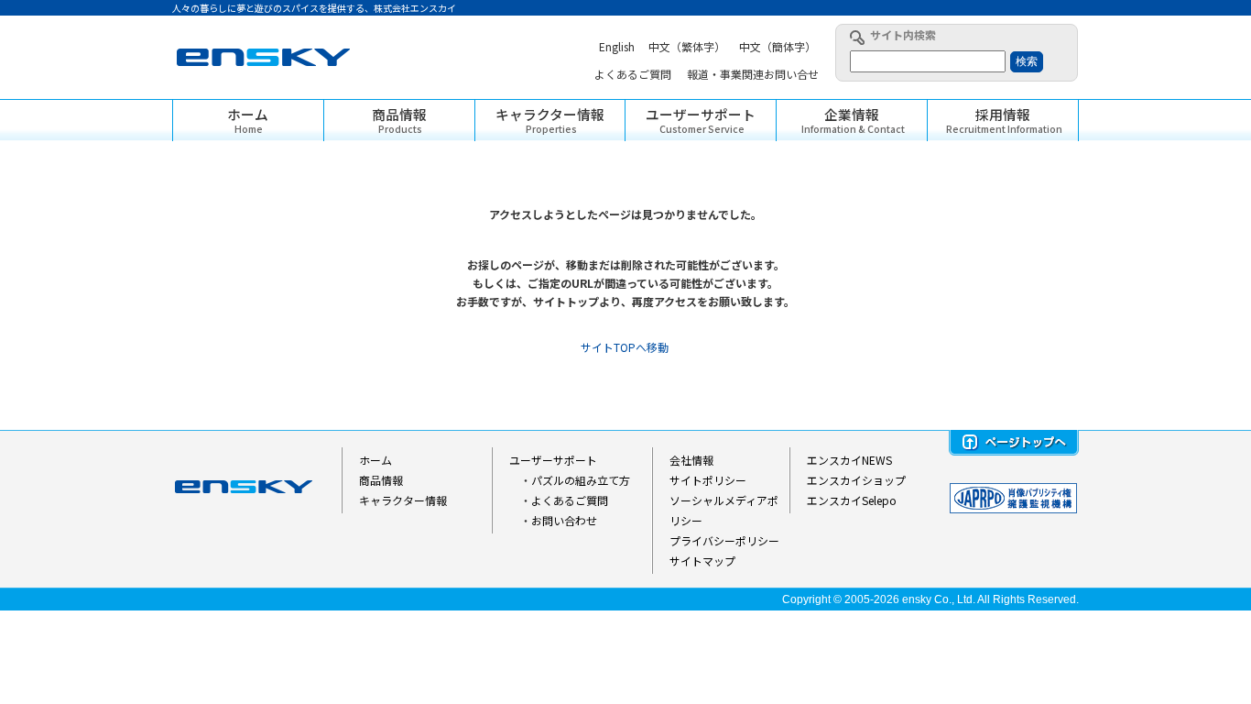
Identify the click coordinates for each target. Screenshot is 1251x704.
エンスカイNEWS (849, 460)
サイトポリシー (707, 480)
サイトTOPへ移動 (625, 347)
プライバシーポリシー (724, 540)
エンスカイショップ (856, 480)
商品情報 (381, 480)
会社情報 (691, 460)
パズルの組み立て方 (580, 480)
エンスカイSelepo (852, 500)
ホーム (375, 460)
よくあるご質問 (569, 500)
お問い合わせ (564, 520)
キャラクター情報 (403, 500)
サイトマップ (702, 560)
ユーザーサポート (553, 460)
